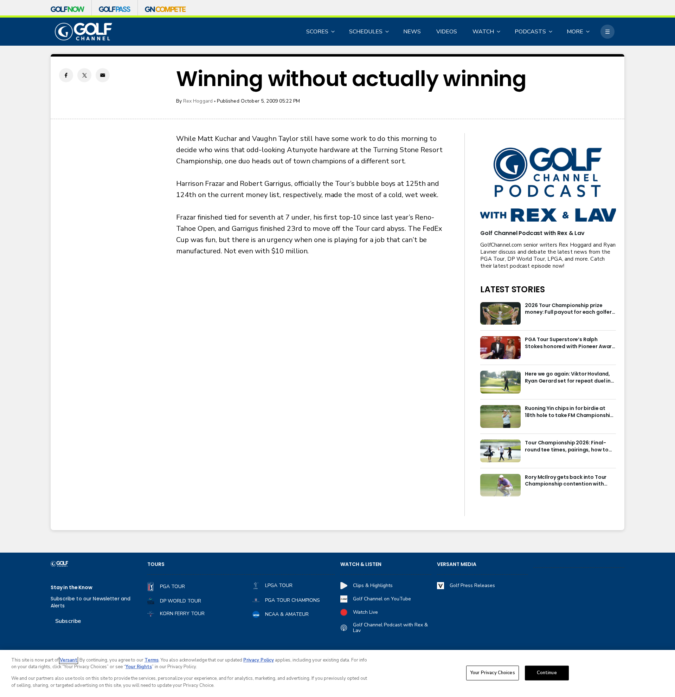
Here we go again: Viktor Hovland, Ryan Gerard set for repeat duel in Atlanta (568, 378)
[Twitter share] (84, 75)
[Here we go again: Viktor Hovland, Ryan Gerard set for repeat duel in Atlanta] (500, 382)
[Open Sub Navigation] (333, 31)
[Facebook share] (66, 75)
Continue (547, 673)
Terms (151, 660)
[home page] (83, 32)
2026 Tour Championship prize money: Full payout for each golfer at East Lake (568, 309)
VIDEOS (446, 31)
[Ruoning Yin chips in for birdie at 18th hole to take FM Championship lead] (500, 416)
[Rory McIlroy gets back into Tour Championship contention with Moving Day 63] (500, 485)
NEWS (412, 31)
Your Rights (139, 667)
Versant (68, 660)
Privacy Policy (258, 660)
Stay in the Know (71, 587)
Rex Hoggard (198, 101)
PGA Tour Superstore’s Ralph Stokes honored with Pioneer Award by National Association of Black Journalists (570, 343)
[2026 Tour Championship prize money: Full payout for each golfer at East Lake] (500, 313)
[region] (337, 673)
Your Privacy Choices (492, 673)
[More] (607, 32)
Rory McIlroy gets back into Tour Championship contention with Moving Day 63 (565, 481)
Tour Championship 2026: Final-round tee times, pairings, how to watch (567, 446)
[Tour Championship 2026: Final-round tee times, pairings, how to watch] (500, 450)
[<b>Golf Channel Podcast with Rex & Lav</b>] (548, 185)
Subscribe (68, 621)
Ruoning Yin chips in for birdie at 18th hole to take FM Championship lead (569, 412)
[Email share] (103, 75)
